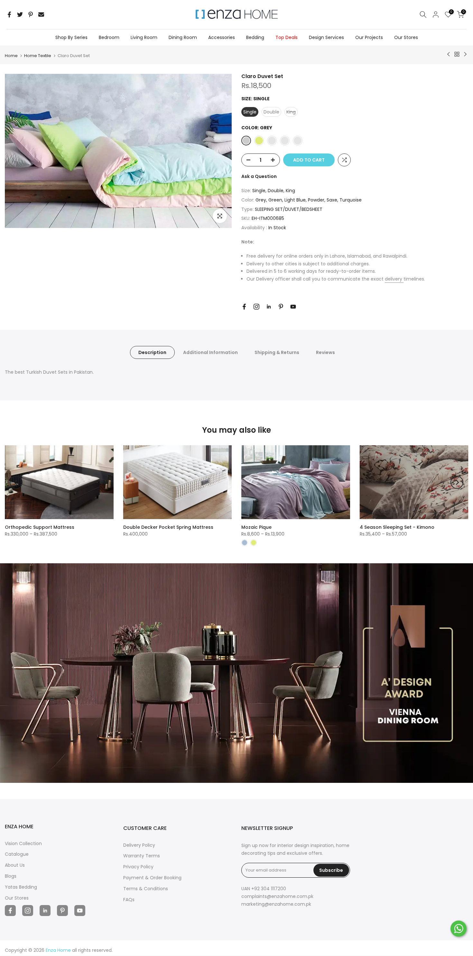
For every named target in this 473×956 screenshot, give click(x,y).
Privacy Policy (138, 866)
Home (11, 56)
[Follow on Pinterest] (281, 306)
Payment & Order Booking (152, 877)
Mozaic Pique (256, 527)
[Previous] (16, 482)
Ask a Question (259, 176)
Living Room (144, 37)
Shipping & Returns (277, 352)
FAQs (128, 899)
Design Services (326, 37)
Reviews (325, 352)
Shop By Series (71, 37)
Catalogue (17, 854)
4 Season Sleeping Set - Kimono (397, 527)
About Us (15, 865)
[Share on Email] (41, 14)
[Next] (456, 482)
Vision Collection (23, 843)
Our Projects (369, 37)
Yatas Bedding (21, 887)
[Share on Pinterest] (30, 14)
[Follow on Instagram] (256, 306)
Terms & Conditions (145, 888)
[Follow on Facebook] (244, 306)
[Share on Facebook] (9, 14)
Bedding (255, 37)
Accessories (221, 37)
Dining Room (183, 37)
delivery (394, 279)
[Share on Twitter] (20, 14)
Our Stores (406, 37)
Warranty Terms (141, 856)
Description (152, 352)
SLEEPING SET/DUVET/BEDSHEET (288, 209)
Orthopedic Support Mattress (39, 527)
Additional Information (210, 352)
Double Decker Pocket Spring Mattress (168, 527)
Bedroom (109, 37)
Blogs (10, 876)
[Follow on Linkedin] (269, 306)
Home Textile (37, 56)
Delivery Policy (139, 845)
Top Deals (286, 37)
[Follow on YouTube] (293, 306)
